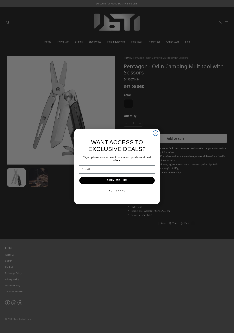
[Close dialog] (155, 133)
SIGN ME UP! (117, 180)
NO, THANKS (117, 191)
